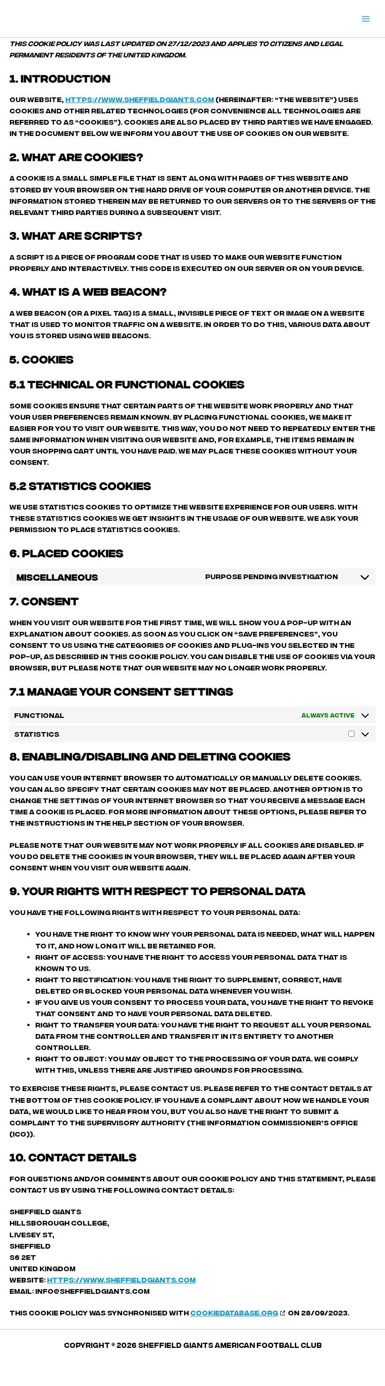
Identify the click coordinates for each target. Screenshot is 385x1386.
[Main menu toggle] (366, 19)
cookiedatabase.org (234, 1312)
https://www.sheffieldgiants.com (139, 99)
